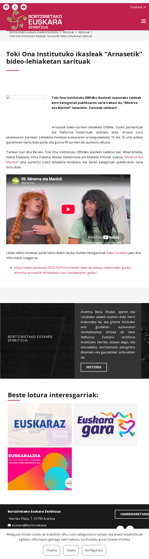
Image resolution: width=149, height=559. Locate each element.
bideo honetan (117, 253)
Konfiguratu (94, 550)
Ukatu (71, 550)
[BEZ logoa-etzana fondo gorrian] (53, 20)
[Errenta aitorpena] (40, 424)
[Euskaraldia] (40, 469)
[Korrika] (105, 424)
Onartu (51, 550)
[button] (138, 7)
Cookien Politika (118, 539)
